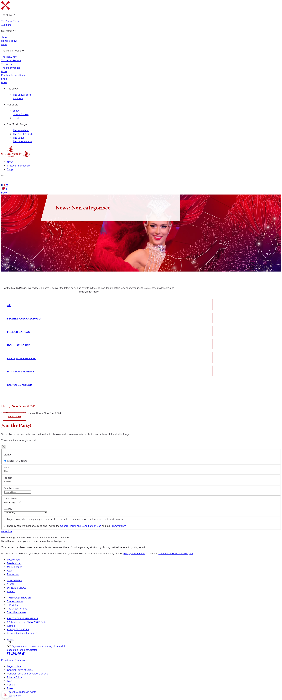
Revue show (13, 560)
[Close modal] (3, 447)
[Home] (11, 156)
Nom (6, 467)
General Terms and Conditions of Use (80, 526)
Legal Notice (14, 666)
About (10, 639)
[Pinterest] (16, 654)
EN (7, 189)
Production (13, 574)
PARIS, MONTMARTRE (21, 358)
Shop (4, 79)
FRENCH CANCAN (18, 332)
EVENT (11, 591)
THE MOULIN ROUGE (19, 598)
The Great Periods (11, 60)
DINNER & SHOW (16, 588)
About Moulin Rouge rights (21, 692)
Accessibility (14, 696)
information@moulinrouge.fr (22, 633)
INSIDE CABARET (18, 345)
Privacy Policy (118, 526)
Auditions (6, 25)
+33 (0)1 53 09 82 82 (18, 629)
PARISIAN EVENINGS (20, 372)
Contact (11, 626)
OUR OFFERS (14, 580)
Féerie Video (14, 563)
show (4, 37)
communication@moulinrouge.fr (175, 553)
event (4, 44)
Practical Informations (13, 75)
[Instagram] (12, 654)
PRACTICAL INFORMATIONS (22, 618)
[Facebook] (9, 654)
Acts (9, 571)
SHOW (10, 584)
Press (10, 688)
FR (7, 185)
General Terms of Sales (20, 670)
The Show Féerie (10, 21)
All (9, 305)
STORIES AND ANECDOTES (24, 319)
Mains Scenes (14, 567)
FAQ (9, 681)
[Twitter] (20, 654)
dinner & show (9, 41)
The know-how (9, 57)
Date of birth (10, 498)
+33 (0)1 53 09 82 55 (134, 553)
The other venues (10, 68)
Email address (11, 488)
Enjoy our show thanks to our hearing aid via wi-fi (38, 646)
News (4, 71)
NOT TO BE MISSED (19, 385)
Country (8, 509)
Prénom (8, 478)
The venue (7, 64)
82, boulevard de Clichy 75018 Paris (26, 622)
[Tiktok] (23, 654)
